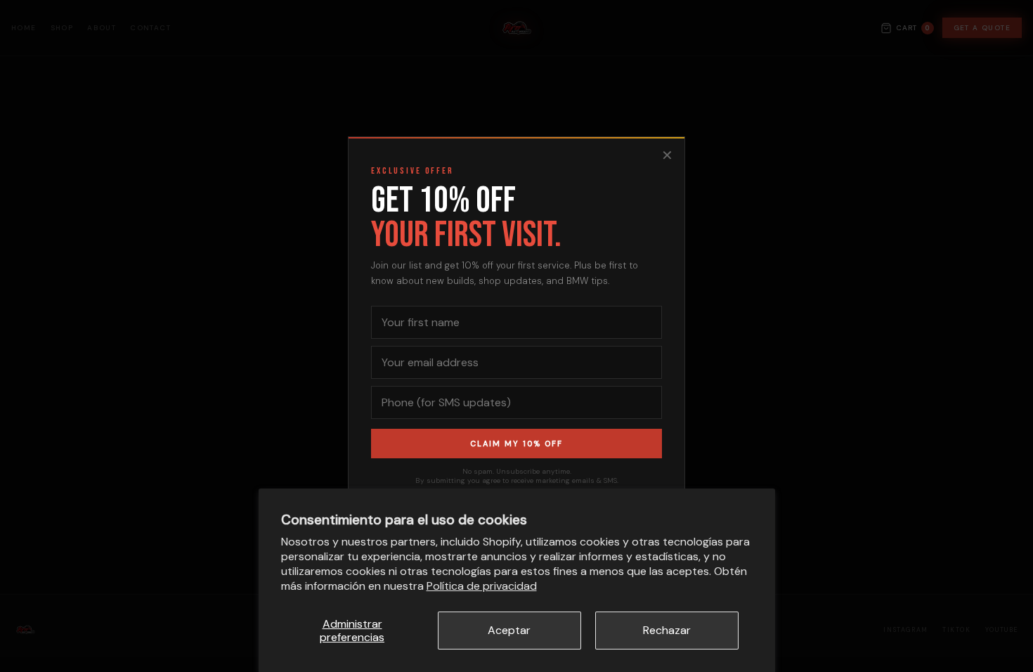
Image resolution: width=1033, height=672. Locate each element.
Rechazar (667, 630)
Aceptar (509, 630)
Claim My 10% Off (516, 443)
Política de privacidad (482, 586)
